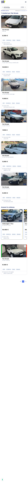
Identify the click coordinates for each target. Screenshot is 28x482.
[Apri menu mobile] (26, 2)
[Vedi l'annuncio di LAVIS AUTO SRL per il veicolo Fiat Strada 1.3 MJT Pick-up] (14, 123)
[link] (20, 281)
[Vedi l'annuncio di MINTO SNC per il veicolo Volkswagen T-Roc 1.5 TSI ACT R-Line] (11, 222)
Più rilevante (23, 10)
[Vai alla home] (3, 2)
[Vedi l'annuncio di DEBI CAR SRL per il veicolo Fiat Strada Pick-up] (14, 28)
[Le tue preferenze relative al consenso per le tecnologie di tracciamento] (2, 479)
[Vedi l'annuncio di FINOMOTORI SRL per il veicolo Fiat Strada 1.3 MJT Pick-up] (14, 186)
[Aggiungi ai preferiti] (25, 17)
